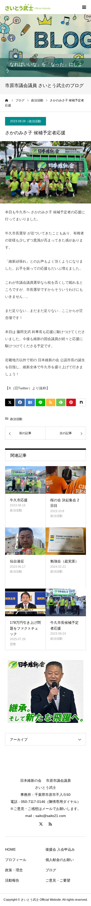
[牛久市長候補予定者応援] (66, 602)
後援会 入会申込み (60, 849)
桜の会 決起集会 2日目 (64, 503)
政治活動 (35, 121)
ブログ (51, 870)
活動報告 (12, 880)
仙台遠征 (17, 561)
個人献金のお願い (60, 860)
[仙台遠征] (25, 541)
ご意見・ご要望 (58, 880)
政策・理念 (14, 870)
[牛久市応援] (25, 480)
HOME (10, 849)
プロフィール (15, 860)
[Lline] (40, 402)
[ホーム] (7, 100)
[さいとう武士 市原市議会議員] (28, 7)
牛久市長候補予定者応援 (64, 625)
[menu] (84, 7)
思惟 (13, 644)
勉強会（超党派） (64, 561)
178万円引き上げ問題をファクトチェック (25, 628)
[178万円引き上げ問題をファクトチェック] (25, 602)
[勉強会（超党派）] (66, 541)
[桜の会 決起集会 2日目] (66, 480)
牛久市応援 (19, 500)
